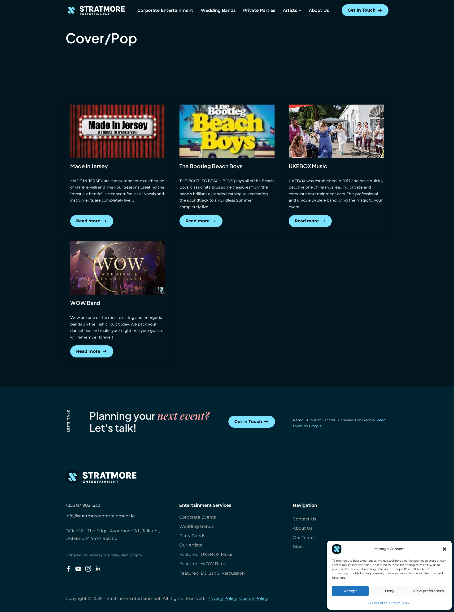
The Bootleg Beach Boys (211, 166)
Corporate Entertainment (165, 10)
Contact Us (304, 519)
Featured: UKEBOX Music (206, 554)
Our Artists (190, 545)
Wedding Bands (218, 10)
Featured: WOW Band (203, 563)
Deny (389, 591)
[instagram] (88, 569)
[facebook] (68, 569)
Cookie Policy (377, 602)
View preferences (428, 591)
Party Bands (192, 535)
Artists (290, 10)
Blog (298, 547)
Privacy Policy (399, 602)
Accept (350, 591)
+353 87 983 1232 (82, 505)
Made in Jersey (89, 166)
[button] (444, 549)
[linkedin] (98, 569)
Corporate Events (197, 517)
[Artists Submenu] (299, 10)
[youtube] (78, 569)
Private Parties (259, 10)
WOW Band (85, 302)
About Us (319, 10)
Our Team (303, 537)
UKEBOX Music (308, 166)
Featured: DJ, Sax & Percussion (212, 573)
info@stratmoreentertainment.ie (100, 516)
